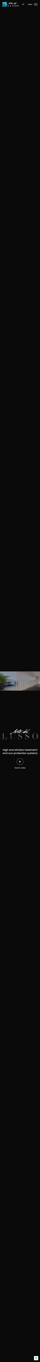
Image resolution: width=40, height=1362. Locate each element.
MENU (30, 4)
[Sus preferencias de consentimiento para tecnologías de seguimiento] (36, 1358)
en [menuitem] (23, 4)
